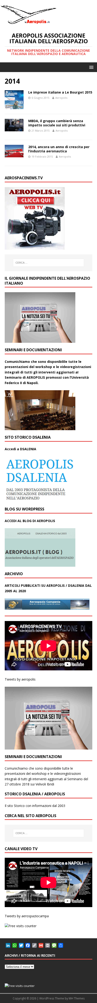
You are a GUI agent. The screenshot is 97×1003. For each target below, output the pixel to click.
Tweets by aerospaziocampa (27, 916)
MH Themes (77, 998)
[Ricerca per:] (48, 263)
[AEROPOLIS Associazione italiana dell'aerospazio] (28, 24)
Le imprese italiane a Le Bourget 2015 (60, 92)
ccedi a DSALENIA (21, 449)
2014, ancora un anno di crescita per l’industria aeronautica (58, 149)
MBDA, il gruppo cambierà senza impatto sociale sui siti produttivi (56, 123)
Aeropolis (61, 97)
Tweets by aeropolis (20, 679)
